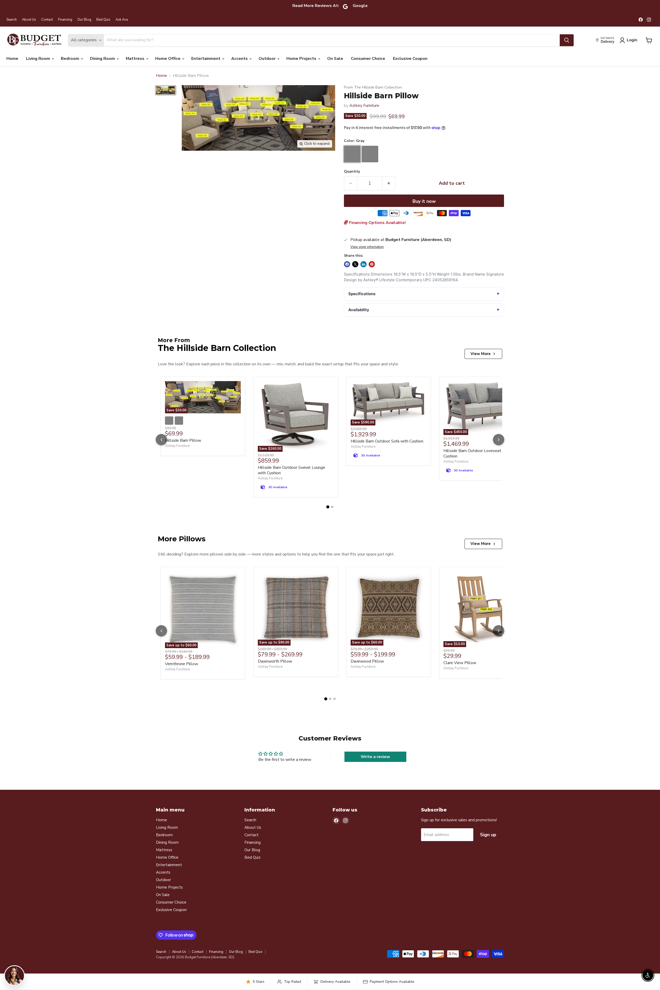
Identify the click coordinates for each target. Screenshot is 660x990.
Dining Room (103, 58)
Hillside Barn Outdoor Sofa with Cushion (387, 441)
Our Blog (84, 20)
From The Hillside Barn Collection (373, 87)
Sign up (488, 835)
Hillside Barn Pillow (183, 440)
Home (12, 58)
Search (11, 20)
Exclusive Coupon (410, 58)
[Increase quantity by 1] (388, 183)
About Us (29, 20)
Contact (47, 20)
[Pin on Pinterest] (372, 264)
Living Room (38, 58)
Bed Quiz (103, 20)
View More (481, 353)
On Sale (335, 58)
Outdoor (268, 58)
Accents (240, 58)
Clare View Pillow (459, 663)
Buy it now (424, 201)
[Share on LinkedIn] (363, 264)
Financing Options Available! (377, 223)
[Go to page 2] (332, 507)
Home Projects (301, 58)
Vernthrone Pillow (181, 664)
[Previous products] (161, 439)
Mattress (135, 58)
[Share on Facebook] (347, 264)
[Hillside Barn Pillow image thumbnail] (165, 90)
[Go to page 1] (327, 507)
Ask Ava (122, 20)
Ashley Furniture (364, 105)
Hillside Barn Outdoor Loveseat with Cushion (476, 453)
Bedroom (70, 58)
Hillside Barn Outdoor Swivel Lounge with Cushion (291, 470)
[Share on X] (355, 264)
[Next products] (498, 439)
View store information (367, 247)
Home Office (168, 58)
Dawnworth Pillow (275, 661)
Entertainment (206, 58)
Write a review (375, 757)
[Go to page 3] (334, 699)
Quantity (352, 172)
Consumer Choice (368, 58)
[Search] (567, 40)
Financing (65, 20)
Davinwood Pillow (367, 661)
